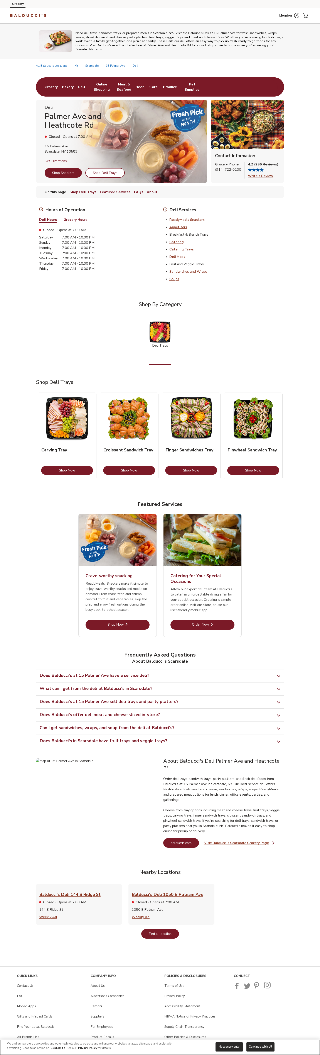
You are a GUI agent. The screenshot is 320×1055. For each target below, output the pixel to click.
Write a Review (260, 176)
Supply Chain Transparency (184, 1026)
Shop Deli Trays (105, 172)
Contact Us (25, 986)
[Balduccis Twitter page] (247, 987)
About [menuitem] (152, 192)
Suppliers (97, 1016)
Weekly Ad (48, 917)
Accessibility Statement (182, 1006)
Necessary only (229, 1047)
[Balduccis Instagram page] (267, 987)
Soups (174, 279)
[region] (160, 1047)
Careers (96, 1006)
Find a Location (164, 933)
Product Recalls (102, 1037)
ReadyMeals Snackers (187, 219)
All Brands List (28, 1037)
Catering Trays (181, 249)
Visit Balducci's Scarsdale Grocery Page (239, 844)
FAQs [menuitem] (138, 192)
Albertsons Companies (107, 996)
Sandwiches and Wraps (188, 271)
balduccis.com (185, 842)
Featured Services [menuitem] (115, 192)
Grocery (18, 4)
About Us (98, 986)
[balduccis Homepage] (28, 15)
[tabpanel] (67, 436)
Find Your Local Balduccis (35, 1026)
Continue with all (260, 1047)
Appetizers (178, 227)
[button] (289, 15)
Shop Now (76, 470)
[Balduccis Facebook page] (238, 987)
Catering (176, 242)
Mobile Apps (26, 1006)
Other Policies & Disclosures (185, 1037)
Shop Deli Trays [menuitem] (83, 192)
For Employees (102, 1026)
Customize (58, 1048)
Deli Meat (177, 256)
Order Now (213, 624)
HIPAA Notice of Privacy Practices (190, 1016)
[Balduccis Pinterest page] (257, 987)
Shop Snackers (63, 172)
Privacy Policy (174, 996)
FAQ (20, 996)
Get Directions (56, 161)
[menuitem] (51, 87)
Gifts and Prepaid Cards (34, 1016)
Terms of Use (174, 986)
